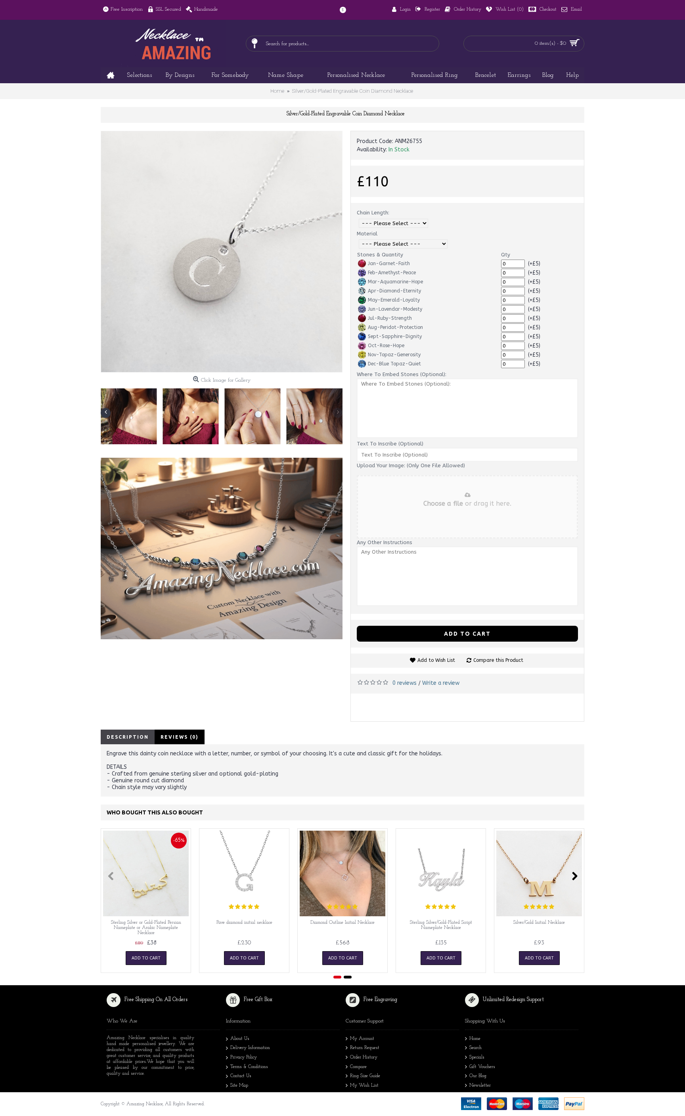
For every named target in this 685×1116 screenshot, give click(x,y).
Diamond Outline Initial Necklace (342, 922)
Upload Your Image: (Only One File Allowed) (411, 465)
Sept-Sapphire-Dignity (395, 336)
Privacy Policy (243, 1057)
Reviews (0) (180, 737)
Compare (358, 1066)
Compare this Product (498, 660)
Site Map (239, 1085)
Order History (363, 1057)
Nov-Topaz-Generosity (394, 354)
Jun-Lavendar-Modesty (395, 309)
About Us (239, 1038)
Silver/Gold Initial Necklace (539, 922)
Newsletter (480, 1085)
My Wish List (364, 1085)
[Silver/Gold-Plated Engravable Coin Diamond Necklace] (221, 252)
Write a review (440, 683)
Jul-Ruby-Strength (390, 318)
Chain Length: (373, 213)
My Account (362, 1038)
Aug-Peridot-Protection (395, 327)
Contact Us (240, 1076)
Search (475, 1047)
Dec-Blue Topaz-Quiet (394, 364)
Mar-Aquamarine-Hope (395, 282)
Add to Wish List (436, 660)
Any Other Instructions (384, 542)
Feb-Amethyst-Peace (392, 272)
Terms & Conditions (249, 1066)
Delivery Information (250, 1047)
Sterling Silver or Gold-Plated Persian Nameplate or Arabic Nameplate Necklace (146, 927)
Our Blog (477, 1076)
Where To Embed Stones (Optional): (401, 374)
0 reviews (404, 683)
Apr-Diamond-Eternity (394, 291)
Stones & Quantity (380, 255)
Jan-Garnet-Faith (389, 263)
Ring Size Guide (365, 1076)
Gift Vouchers (482, 1066)
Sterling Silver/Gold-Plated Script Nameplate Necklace (441, 925)
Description (128, 737)
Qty (505, 255)
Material (367, 234)
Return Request (364, 1047)
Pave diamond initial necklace (244, 922)
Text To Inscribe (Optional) (390, 444)
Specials (476, 1057)
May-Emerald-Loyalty (394, 300)
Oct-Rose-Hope (386, 345)
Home (474, 1038)
